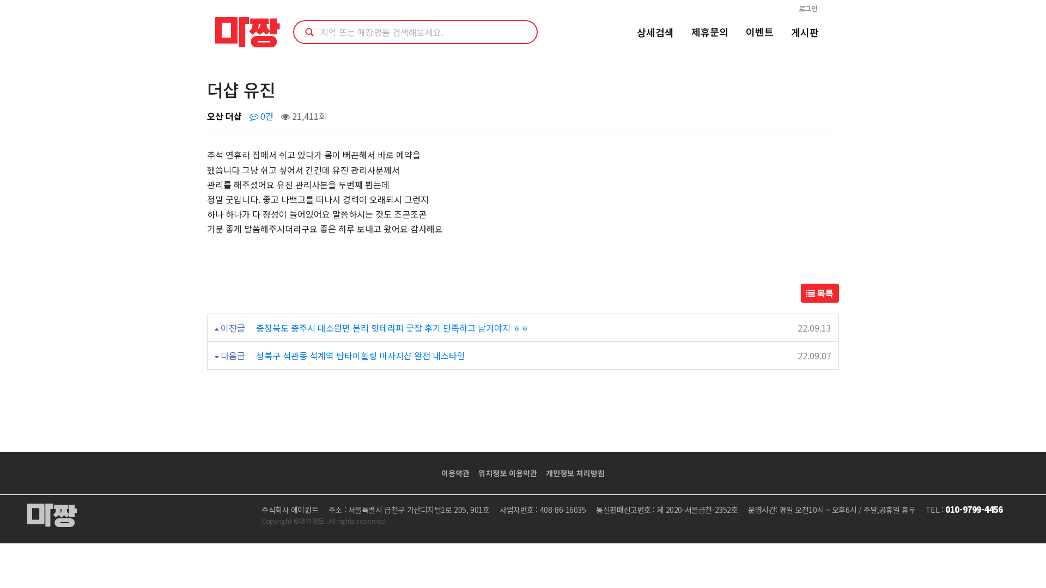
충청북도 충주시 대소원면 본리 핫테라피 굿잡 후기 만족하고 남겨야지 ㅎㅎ (392, 327)
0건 (265, 115)
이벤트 (760, 31)
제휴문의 (709, 31)
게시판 (805, 32)
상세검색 (655, 32)
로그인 (808, 8)
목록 (824, 292)
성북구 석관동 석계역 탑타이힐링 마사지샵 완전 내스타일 (360, 355)
